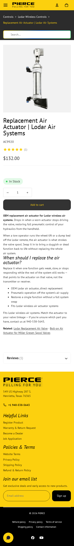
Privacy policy (36, 521)
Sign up (61, 495)
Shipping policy (25, 526)
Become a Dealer (13, 433)
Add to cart (37, 205)
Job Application (12, 438)
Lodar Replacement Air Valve (31, 328)
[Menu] (5, 5)
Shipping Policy (12, 465)
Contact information (46, 526)
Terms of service (54, 521)
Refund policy (19, 521)
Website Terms (11, 454)
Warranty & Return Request (19, 428)
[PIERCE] (23, 5)
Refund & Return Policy (17, 470)
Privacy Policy (11, 459)
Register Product (13, 422)
